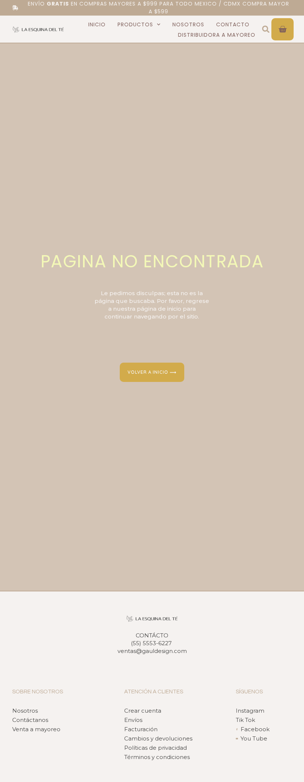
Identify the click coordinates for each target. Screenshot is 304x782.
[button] (265, 29)
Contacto (233, 24)
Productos (135, 24)
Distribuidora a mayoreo (216, 35)
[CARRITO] (282, 29)
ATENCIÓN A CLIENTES (153, 691)
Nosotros (188, 24)
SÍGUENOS (249, 691)
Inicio (97, 24)
